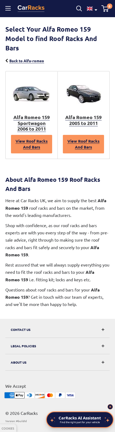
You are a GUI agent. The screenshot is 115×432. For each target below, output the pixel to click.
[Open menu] (8, 8)
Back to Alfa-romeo (26, 60)
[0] (105, 8)
